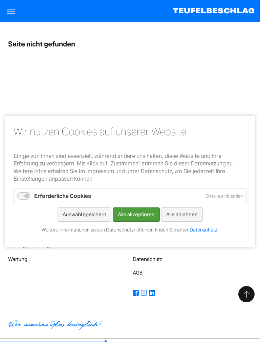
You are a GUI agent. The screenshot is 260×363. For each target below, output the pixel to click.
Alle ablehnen (182, 214)
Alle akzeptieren (136, 214)
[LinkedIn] (152, 293)
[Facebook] (136, 293)
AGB (138, 272)
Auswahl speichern (84, 214)
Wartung (17, 259)
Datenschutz (147, 259)
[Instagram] (144, 293)
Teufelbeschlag (214, 10)
